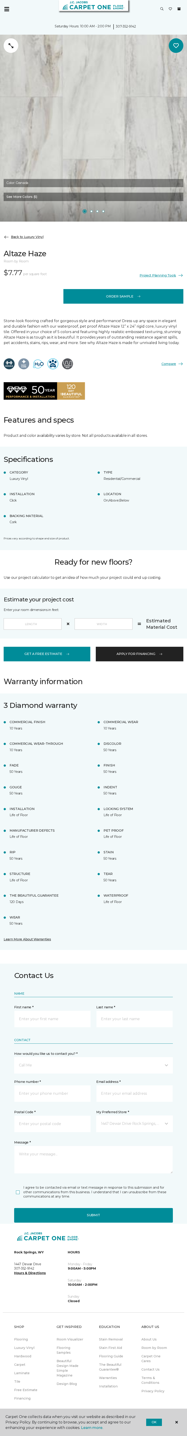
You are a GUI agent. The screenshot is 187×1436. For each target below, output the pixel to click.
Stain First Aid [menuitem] (110, 1348)
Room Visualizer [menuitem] (70, 1339)
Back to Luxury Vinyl (27, 237)
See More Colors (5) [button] (21, 197)
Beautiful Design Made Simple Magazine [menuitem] (67, 1368)
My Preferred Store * (112, 1112)
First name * (24, 1007)
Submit (93, 1215)
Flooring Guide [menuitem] (111, 1356)
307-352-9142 (126, 26)
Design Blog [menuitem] (67, 1384)
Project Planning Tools (158, 275)
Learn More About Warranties (27, 939)
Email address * (108, 1081)
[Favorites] (170, 9)
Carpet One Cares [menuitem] (151, 1358)
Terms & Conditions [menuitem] (150, 1380)
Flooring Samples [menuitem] (64, 1350)
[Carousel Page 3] (97, 211)
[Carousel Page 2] (91, 211)
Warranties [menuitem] (108, 1378)
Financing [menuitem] (22, 1398)
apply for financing (136, 654)
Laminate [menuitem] (22, 1373)
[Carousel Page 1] (85, 211)
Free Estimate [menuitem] (25, 1390)
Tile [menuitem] (17, 1381)
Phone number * (27, 1081)
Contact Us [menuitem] (150, 1369)
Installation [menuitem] (108, 1386)
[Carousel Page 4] (103, 211)
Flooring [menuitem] (21, 1339)
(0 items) (179, 8)
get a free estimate (43, 654)
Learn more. (92, 1428)
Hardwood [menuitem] (22, 1356)
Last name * (105, 1007)
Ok (154, 1422)
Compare (168, 364)
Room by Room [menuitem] (154, 1348)
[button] (162, 9)
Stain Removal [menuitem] (111, 1339)
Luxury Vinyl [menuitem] (24, 1348)
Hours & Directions (30, 1273)
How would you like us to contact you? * (46, 1053)
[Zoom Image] (11, 45)
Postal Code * (24, 1112)
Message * (22, 1142)
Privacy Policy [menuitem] (152, 1391)
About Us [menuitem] (149, 1339)
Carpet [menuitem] (19, 1365)
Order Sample (119, 296)
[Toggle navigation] (7, 9)
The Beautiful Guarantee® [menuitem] (110, 1367)
